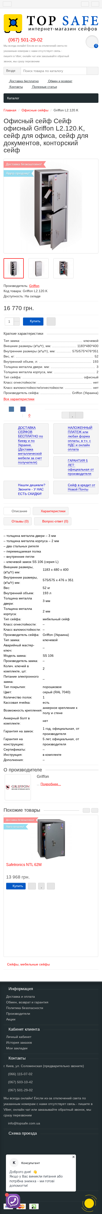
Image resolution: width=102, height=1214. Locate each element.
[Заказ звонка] (89, 1203)
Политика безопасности (24, 1008)
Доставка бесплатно (24, 81)
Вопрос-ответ (55, 521)
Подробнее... (51, 784)
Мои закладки (17, 1048)
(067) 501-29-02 (20, 1090)
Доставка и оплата (20, 996)
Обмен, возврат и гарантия (27, 1002)
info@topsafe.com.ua (24, 1123)
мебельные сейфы (35, 964)
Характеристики (53, 511)
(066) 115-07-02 (20, 1074)
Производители (18, 1013)
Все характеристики (19, 399)
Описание (19, 511)
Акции (10, 1019)
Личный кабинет (18, 1037)
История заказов (19, 1042)
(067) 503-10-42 (20, 1082)
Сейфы (13, 964)
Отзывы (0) (20, 521)
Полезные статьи (44, 87)
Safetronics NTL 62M (24, 864)
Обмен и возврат (59, 81)
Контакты (16, 87)
